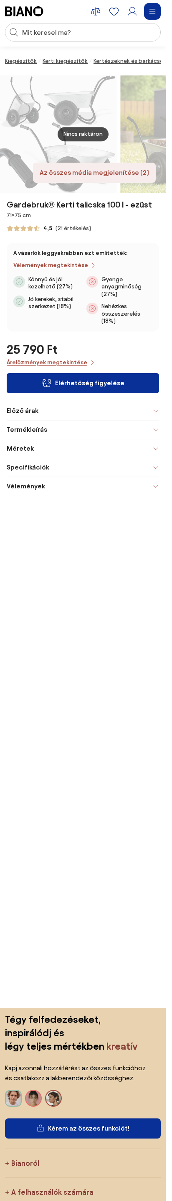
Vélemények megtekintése (50, 265)
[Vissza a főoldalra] (24, 11)
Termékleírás (27, 429)
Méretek (20, 448)
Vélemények (26, 486)
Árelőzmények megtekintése (47, 362)
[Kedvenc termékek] (114, 11)
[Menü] (152, 11)
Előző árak (22, 410)
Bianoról (25, 1163)
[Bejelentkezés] (132, 11)
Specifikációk (28, 467)
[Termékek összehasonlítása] (95, 11)
